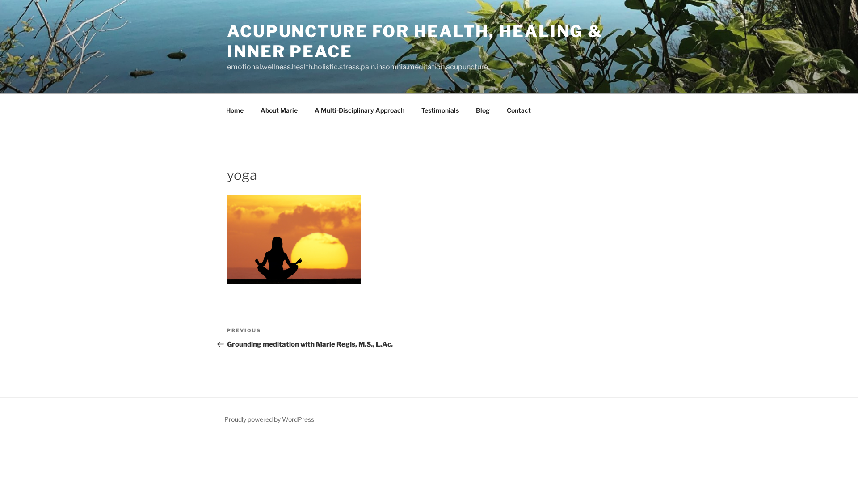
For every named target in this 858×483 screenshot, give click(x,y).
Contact (519, 110)
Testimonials (440, 110)
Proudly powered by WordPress (269, 419)
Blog (483, 110)
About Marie (279, 110)
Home (235, 110)
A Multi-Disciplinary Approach (359, 110)
